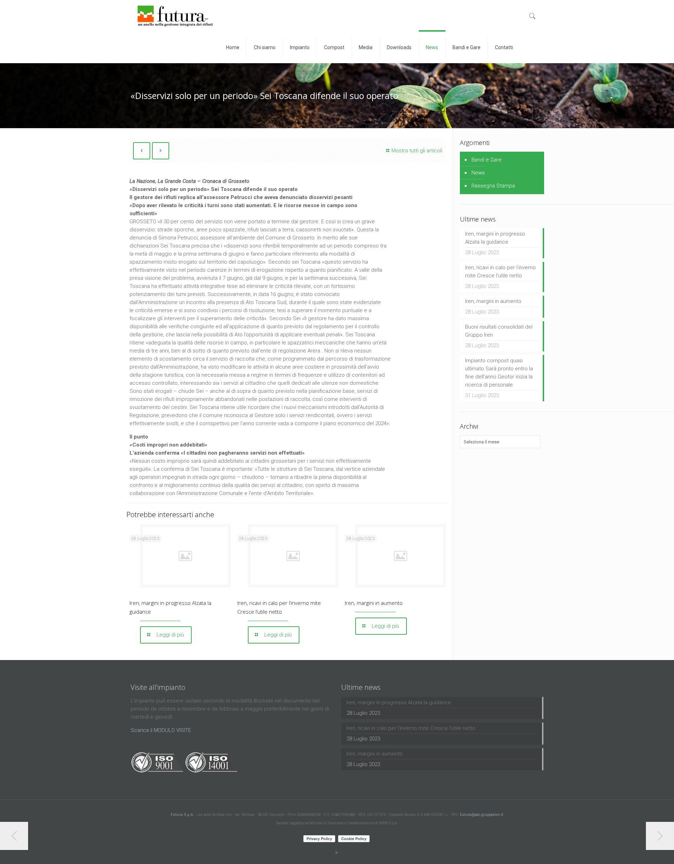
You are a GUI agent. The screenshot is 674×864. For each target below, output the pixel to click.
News (478, 173)
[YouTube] (337, 853)
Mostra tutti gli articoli (416, 150)
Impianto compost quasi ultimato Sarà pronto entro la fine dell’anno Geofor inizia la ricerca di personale (499, 372)
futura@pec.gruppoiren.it (481, 814)
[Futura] (175, 16)
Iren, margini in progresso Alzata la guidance (495, 238)
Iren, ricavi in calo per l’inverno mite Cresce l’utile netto (500, 271)
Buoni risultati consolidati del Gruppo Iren (499, 331)
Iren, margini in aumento (374, 602)
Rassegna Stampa (493, 186)
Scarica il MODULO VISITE (161, 730)
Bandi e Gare (486, 160)
